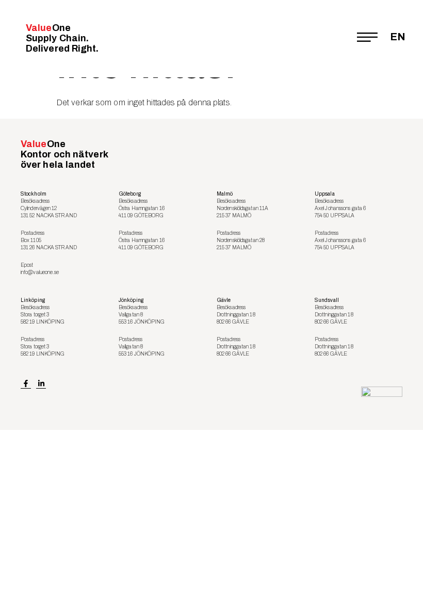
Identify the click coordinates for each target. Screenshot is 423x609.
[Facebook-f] (26, 383)
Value (62, 38)
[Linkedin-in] (41, 383)
